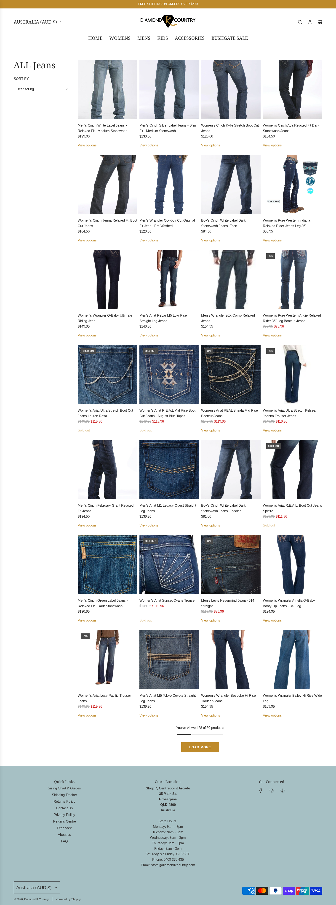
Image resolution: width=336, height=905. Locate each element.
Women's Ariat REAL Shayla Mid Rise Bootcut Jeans (229, 413)
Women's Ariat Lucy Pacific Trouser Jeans (104, 698)
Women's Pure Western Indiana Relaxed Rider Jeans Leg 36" (286, 223)
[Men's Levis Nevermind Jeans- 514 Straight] (231, 564)
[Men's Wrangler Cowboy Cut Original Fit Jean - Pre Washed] (169, 184)
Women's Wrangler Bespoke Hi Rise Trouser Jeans (228, 698)
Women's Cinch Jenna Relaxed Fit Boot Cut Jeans (107, 223)
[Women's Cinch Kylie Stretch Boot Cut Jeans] (231, 89)
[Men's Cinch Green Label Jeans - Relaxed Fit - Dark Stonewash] (107, 564)
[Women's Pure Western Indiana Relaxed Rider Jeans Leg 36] (292, 184)
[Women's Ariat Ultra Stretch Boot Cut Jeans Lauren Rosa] (107, 374)
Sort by (21, 78)
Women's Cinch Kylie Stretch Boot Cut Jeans (230, 128)
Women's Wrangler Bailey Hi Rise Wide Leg (292, 698)
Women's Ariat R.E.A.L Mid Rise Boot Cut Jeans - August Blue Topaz (167, 413)
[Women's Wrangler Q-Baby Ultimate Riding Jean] (107, 279)
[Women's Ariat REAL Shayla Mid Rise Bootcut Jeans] (231, 374)
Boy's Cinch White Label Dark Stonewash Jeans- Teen (223, 223)
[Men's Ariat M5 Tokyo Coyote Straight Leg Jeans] (169, 659)
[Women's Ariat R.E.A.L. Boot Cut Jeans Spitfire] (292, 469)
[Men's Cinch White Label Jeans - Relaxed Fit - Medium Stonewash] (107, 89)
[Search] (300, 22)
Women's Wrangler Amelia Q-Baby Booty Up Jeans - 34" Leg (289, 603)
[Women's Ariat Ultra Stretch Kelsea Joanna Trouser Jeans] (292, 374)
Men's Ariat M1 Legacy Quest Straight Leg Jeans (167, 508)
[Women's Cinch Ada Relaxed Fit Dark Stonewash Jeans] (292, 89)
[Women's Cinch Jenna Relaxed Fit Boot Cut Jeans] (107, 184)
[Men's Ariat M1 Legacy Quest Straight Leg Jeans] (169, 469)
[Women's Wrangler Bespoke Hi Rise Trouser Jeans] (231, 659)
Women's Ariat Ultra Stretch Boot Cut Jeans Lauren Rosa (105, 413)
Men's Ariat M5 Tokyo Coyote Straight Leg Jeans (167, 698)
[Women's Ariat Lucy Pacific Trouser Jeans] (107, 659)
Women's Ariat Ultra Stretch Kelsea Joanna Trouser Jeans (289, 413)
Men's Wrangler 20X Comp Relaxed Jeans (228, 318)
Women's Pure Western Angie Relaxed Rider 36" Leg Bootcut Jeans (292, 318)
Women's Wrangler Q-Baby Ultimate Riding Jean (105, 318)
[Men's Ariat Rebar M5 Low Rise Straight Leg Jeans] (169, 279)
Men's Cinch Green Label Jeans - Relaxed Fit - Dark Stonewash (103, 603)
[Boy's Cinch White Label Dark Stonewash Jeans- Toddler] (231, 469)
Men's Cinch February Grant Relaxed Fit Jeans (105, 508)
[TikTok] (282, 791)
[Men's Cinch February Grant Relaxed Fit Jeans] (107, 469)
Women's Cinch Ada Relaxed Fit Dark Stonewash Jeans (291, 128)
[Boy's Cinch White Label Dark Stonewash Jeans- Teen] (231, 184)
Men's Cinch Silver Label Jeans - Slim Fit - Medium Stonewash (167, 128)
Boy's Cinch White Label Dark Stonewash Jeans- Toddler (223, 508)
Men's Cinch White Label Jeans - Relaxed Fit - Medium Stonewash (102, 128)
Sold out (84, 430)
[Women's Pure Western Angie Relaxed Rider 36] (292, 279)
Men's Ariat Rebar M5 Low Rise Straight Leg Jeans (163, 318)
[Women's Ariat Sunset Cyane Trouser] (169, 564)
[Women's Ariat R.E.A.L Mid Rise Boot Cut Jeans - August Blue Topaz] (169, 374)
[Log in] (310, 22)
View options (87, 145)
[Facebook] (261, 791)
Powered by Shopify (68, 899)
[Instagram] (272, 791)
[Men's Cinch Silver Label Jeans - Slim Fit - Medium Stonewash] (169, 89)
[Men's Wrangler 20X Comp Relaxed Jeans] (231, 279)
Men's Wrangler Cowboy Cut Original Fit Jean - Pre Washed (167, 223)
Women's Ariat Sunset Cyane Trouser (167, 600)
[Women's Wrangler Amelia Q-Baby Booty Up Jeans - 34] (292, 564)
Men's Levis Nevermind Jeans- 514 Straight (227, 603)
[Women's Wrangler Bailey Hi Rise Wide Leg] (292, 659)
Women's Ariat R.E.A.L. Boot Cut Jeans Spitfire (292, 508)
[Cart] (320, 22)
